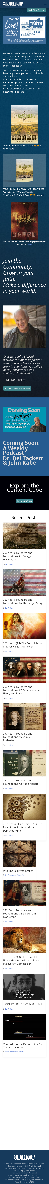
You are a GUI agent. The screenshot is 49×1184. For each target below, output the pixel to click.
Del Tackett (9, 564)
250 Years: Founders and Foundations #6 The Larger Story (22, 601)
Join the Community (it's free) (17, 388)
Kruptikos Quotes (11, 1168)
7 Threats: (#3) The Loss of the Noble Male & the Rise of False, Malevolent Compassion (21, 960)
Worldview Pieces (20, 1164)
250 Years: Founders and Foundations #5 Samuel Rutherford (17, 737)
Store (26, 1177)
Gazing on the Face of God (18, 1166)
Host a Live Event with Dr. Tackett (24, 1173)
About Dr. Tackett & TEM (24, 1182)
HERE (30, 244)
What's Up (8, 1164)
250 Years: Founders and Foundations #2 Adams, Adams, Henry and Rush (22, 690)
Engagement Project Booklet (18, 1175)
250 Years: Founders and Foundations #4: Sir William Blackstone (19, 913)
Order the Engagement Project (24, 1170)
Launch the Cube (24, 501)
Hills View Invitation (16, 1177)
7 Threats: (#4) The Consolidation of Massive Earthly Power (23, 644)
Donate (33, 1177)
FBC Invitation (36, 1175)
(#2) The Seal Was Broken (18, 870)
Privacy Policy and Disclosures (32, 1180)
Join (38, 1177)
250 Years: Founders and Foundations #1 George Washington (17, 556)
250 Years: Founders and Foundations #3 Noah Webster (21, 782)
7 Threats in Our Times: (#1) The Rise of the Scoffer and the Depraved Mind (22, 827)
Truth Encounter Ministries (14, 875)
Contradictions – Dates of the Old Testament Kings (23, 1045)
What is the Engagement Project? (31, 1168)
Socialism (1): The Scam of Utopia (23, 1004)
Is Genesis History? (12, 1180)
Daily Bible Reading (36, 10)
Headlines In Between (36, 1164)
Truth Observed (35, 1166)
